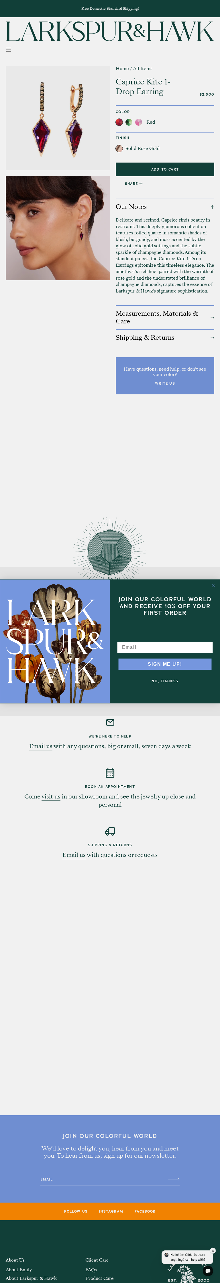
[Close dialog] (214, 585)
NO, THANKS (165, 681)
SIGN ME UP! (165, 664)
